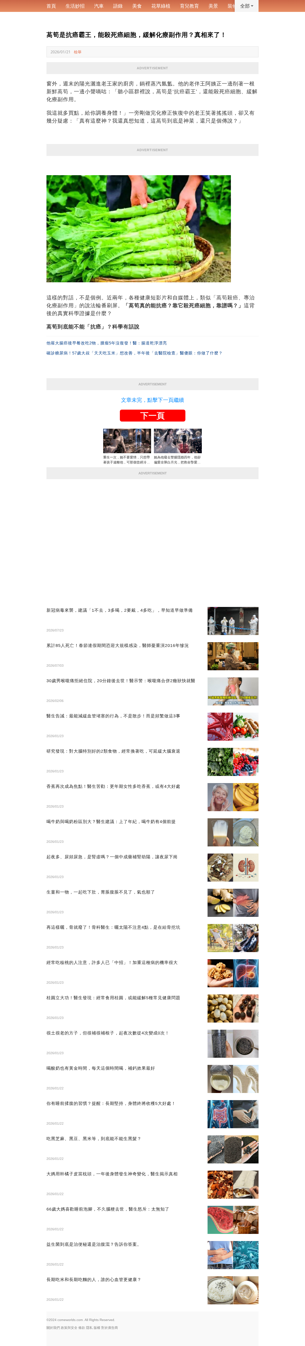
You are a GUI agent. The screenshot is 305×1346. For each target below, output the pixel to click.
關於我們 (53, 1328)
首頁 (51, 6)
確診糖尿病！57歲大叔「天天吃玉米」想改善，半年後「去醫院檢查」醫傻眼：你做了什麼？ (134, 353)
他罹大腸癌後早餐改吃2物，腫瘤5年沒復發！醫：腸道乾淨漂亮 (106, 343)
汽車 (99, 6)
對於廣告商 (109, 1328)
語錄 (118, 6)
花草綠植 (160, 6)
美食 (137, 6)
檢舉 (77, 52)
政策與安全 (69, 1328)
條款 (81, 1328)
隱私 (89, 1328)
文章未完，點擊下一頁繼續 (152, 400)
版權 (97, 1328)
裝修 (232, 6)
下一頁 (152, 415)
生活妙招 (75, 6)
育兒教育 (189, 6)
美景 (213, 6)
